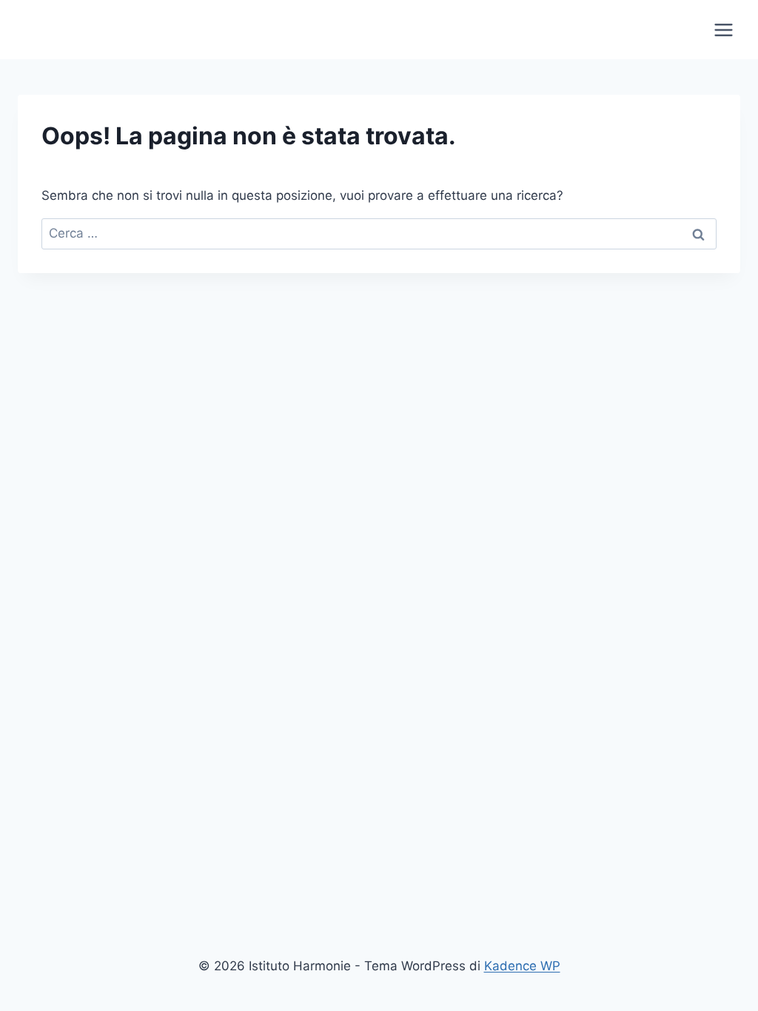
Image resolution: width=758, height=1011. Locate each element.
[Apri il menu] (723, 29)
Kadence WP (522, 965)
